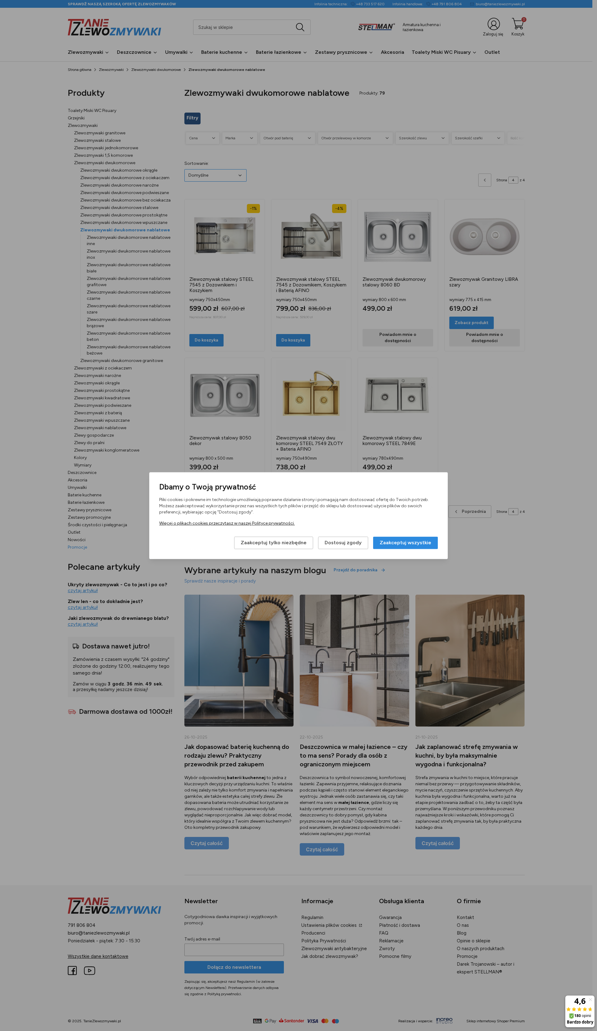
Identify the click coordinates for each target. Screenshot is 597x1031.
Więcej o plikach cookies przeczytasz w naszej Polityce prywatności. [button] (227, 523)
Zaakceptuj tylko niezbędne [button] (274, 543)
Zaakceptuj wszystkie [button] (405, 543)
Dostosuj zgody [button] (343, 543)
